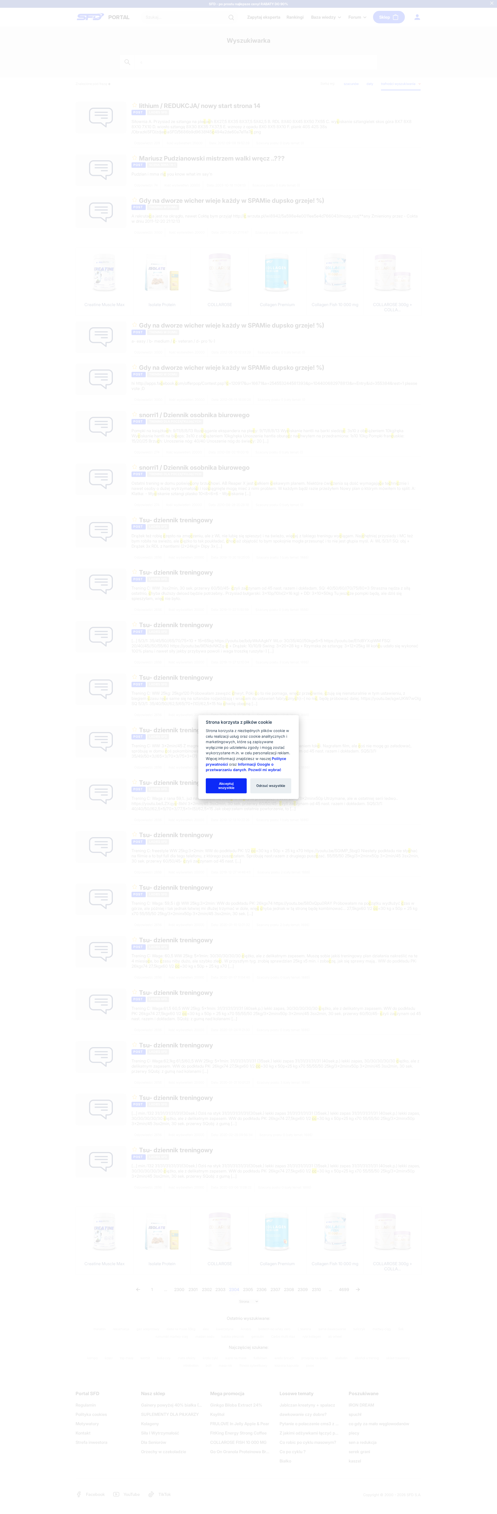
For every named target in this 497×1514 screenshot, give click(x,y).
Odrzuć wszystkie (270, 786)
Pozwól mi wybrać (264, 769)
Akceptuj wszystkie (226, 785)
